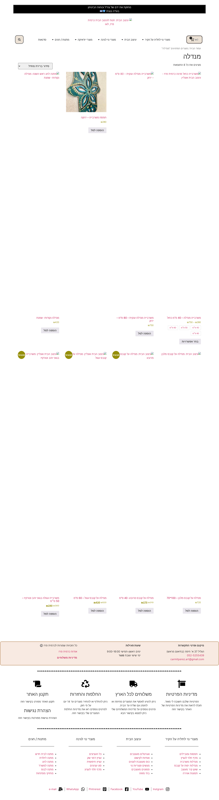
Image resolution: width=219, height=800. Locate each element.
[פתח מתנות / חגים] (52, 40)
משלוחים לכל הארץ (133, 694)
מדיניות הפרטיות (181, 694)
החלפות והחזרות (85, 694)
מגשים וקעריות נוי (140, 765)
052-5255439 (195, 655)
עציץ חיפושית (94, 761)
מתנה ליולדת (46, 757)
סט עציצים (95, 765)
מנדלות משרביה (189, 761)
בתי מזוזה (144, 773)
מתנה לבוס (47, 769)
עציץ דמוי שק (94, 757)
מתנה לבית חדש (44, 754)
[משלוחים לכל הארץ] (134, 684)
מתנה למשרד (46, 765)
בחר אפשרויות (190, 341)
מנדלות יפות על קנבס (186, 765)
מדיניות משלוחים (67, 657)
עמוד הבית (195, 48)
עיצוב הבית (133, 739)
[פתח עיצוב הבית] (122, 40)
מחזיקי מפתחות (44, 773)
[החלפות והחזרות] (85, 684)
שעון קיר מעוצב (189, 769)
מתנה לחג (47, 761)
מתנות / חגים (37, 739)
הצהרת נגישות (37, 710)
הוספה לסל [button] (144, 333)
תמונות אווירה (190, 773)
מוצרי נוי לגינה (85, 739)
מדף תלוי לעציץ (189, 757)
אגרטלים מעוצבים (140, 754)
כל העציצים (95, 754)
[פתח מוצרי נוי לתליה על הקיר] (143, 40)
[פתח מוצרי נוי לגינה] (98, 40)
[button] (19, 39)
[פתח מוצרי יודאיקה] (75, 40)
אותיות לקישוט (142, 757)
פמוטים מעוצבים (140, 769)
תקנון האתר (37, 694)
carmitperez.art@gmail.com (187, 659)
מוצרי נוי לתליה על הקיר (181, 739)
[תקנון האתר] (37, 684)
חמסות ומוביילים (189, 754)
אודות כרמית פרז (68, 651)
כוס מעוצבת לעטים (139, 761)
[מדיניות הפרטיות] (182, 684)
